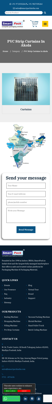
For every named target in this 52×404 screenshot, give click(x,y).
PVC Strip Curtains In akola (36, 51)
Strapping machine (12, 321)
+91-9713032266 (19, 4)
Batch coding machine (37, 330)
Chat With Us (13, 398)
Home (5, 51)
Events (7, 285)
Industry (7, 298)
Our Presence (10, 290)
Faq (5, 294)
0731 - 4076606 (8, 377)
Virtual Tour (33, 290)
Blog (30, 285)
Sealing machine (11, 317)
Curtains (26, 109)
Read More (42, 270)
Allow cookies (10, 391)
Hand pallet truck (36, 325)
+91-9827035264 (35, 4)
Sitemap (7, 302)
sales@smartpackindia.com (27, 8)
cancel (24, 391)
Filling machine (10, 325)
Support (31, 298)
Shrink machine (35, 321)
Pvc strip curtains (11, 330)
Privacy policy (27, 388)
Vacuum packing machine (39, 317)
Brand (31, 294)
